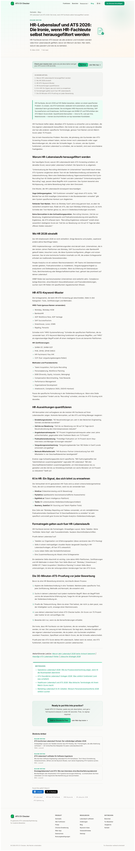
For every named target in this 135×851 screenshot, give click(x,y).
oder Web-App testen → (80, 720)
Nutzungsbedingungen (62, 836)
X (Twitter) (52, 792)
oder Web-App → (95, 65)
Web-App (58, 830)
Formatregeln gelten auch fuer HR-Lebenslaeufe (53, 91)
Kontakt (106, 827)
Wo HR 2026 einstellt (43, 80)
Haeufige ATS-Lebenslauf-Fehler (45, 657)
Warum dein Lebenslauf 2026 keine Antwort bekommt (73, 654)
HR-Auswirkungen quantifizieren (47, 86)
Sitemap (82, 833)
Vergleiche (107, 824)
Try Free (83, 65)
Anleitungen (84, 822)
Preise (57, 824)
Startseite (33, 12)
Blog (92, 3)
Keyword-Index (85, 827)
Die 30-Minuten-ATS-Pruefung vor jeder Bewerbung (54, 93)
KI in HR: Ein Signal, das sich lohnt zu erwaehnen (53, 88)
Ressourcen (84, 3)
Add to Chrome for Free (59, 720)
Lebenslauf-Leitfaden (87, 819)
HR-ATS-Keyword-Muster (45, 83)
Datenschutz (59, 833)
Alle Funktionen (60, 822)
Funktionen (66, 3)
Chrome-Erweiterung (61, 827)
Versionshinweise (85, 830)
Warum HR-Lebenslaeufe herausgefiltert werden (53, 78)
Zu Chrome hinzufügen (114, 3)
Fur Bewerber (108, 822)
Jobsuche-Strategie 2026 (70, 657)
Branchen (75, 3)
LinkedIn (39, 792)
